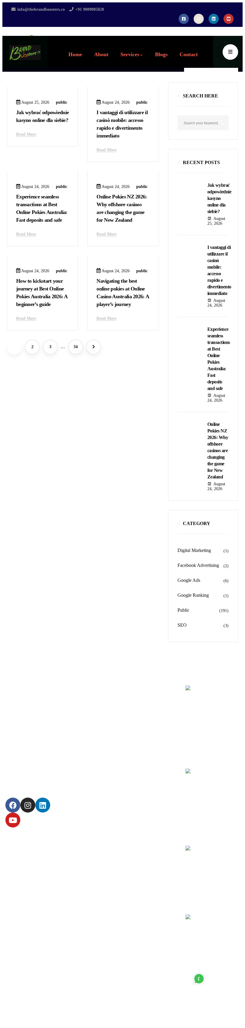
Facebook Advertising (198, 565)
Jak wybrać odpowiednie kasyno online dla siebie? (219, 198)
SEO (182, 625)
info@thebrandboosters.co (210, 893)
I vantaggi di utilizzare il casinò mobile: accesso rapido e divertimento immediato (219, 270)
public (61, 102)
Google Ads (188, 580)
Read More (26, 134)
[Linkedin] (42, 805)
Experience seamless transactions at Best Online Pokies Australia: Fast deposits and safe (218, 359)
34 (76, 347)
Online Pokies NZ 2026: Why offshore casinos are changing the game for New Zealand (217, 450)
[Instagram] (27, 805)
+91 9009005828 (202, 953)
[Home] (25, 52)
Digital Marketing (194, 550)
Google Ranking (193, 595)
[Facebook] (12, 805)
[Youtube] (12, 820)
